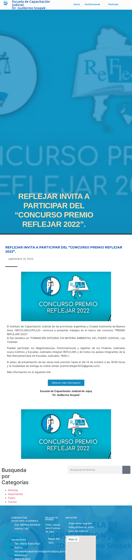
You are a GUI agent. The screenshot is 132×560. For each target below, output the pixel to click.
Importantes (15, 494)
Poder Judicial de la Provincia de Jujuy (53, 528)
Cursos (12, 501)
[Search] (126, 470)
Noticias (13, 490)
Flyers (11, 497)
